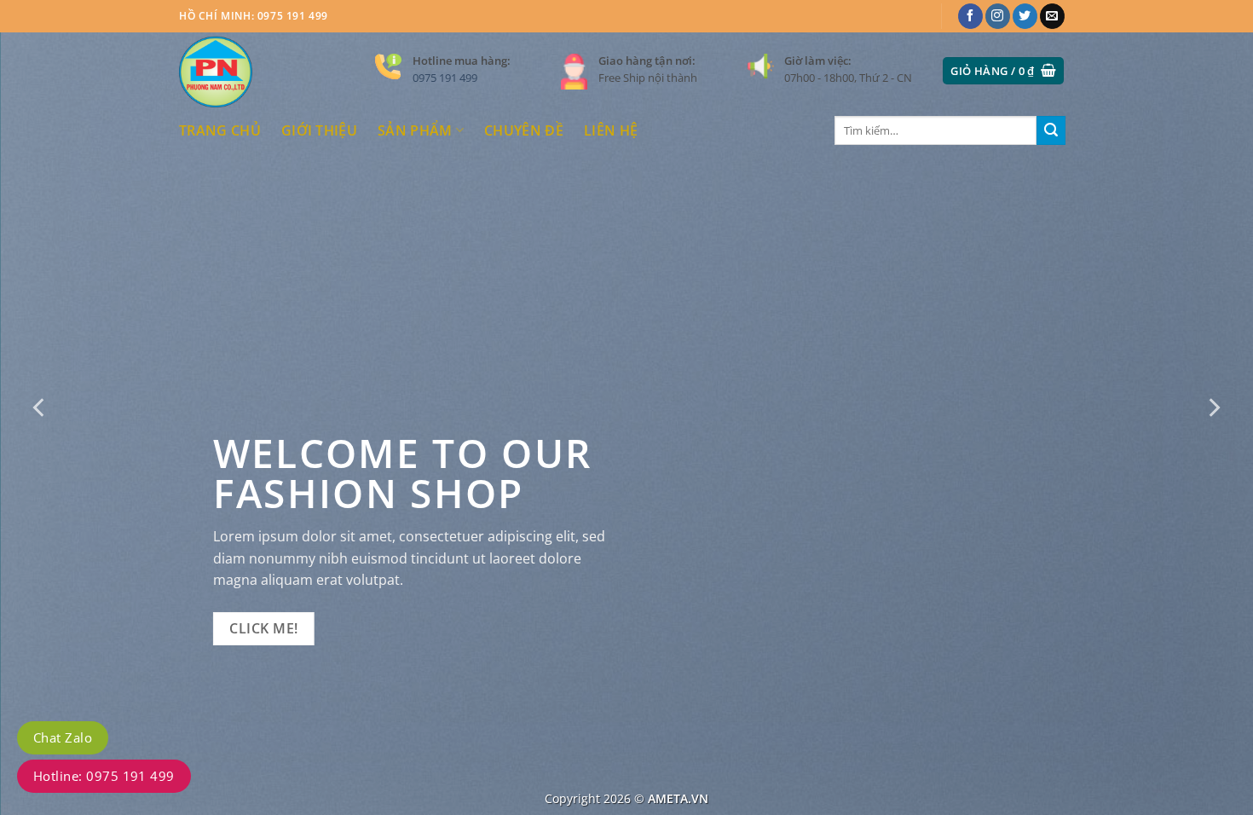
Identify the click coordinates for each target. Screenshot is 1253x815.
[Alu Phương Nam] (264, 70)
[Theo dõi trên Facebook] (970, 16)
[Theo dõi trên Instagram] (997, 16)
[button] (1003, 71)
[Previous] (40, 407)
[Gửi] (1050, 130)
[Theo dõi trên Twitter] (1025, 16)
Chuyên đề (523, 130)
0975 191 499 (445, 77)
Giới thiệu (319, 130)
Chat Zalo (62, 737)
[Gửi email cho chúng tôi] (1052, 16)
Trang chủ (220, 130)
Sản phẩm (415, 130)
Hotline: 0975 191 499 (104, 775)
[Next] (1213, 407)
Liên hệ (611, 130)
